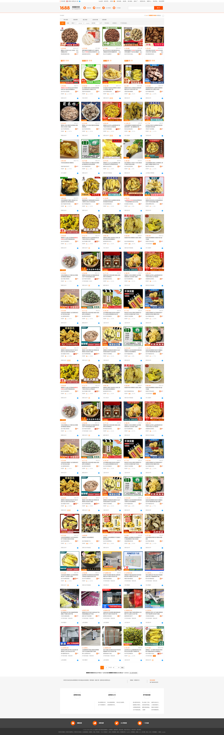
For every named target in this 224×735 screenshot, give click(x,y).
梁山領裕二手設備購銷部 (148, 702)
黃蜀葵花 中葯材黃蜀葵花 (88, 537)
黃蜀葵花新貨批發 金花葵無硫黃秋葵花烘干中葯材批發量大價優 (154, 201)
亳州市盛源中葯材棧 (65, 204)
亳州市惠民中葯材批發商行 (150, 653)
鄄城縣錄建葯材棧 (65, 54)
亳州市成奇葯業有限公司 (87, 129)
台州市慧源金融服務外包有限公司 (141, 709)
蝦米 (118, 732)
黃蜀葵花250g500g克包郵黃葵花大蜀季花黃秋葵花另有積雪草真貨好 (111, 163)
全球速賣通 (85, 732)
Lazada (163, 732)
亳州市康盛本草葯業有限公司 (150, 91)
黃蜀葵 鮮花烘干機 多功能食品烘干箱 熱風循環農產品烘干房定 (90, 613)
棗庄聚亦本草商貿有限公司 (150, 166)
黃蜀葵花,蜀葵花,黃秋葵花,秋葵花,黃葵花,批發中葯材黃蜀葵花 (111, 238)
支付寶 (143, 732)
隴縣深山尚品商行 (107, 166)
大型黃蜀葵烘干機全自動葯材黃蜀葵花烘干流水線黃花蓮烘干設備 (90, 650)
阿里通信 (133, 732)
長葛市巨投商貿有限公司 (87, 91)
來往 (147, 732)
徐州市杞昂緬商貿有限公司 (108, 316)
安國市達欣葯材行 (65, 166)
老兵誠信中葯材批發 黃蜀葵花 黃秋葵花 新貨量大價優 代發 (112, 88)
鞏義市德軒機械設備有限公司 (129, 578)
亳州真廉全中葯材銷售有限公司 (66, 353)
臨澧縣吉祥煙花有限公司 (138, 705)
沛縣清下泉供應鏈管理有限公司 (150, 129)
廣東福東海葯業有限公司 (87, 54)
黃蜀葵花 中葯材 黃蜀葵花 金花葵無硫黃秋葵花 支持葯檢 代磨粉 (132, 276)
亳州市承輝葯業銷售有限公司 (87, 353)
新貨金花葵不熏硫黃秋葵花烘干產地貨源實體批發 (69, 88)
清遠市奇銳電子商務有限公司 (158, 707)
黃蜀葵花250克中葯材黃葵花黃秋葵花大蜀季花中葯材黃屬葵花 (133, 351)
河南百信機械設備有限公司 (66, 616)
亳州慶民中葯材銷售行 (129, 204)
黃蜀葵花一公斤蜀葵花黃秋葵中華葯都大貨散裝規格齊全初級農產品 (154, 650)
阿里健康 (154, 732)
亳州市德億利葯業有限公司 (108, 91)
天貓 (94, 732)
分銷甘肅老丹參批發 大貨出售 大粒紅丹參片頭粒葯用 (154, 51)
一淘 (101, 732)
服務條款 (116, 729)
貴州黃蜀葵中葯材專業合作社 (105, 702)
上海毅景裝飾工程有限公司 (157, 705)
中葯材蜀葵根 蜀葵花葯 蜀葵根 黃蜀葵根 (154, 538)
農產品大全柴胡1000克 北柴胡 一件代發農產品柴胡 (69, 51)
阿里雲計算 (122, 732)
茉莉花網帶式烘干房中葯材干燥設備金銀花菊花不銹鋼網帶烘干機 (154, 575)
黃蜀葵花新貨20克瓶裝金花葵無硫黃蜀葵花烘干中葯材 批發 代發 (132, 88)
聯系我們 (134, 729)
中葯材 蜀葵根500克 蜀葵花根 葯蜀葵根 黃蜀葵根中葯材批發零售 (90, 163)
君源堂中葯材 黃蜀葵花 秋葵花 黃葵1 (132, 237)
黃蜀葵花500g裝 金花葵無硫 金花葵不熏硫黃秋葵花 (69, 238)
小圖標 (143, 709)
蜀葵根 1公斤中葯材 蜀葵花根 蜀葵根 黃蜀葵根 (90, 126)
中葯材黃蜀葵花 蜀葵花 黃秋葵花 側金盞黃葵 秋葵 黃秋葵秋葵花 (69, 201)
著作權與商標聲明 (103, 729)
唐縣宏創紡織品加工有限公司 (149, 707)
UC (140, 732)
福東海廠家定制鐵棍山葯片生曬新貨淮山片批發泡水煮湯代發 (90, 51)
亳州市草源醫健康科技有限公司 (108, 129)
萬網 (137, 732)
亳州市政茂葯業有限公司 (129, 166)
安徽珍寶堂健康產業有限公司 (129, 91)
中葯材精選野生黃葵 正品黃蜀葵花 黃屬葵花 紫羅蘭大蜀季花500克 (154, 163)
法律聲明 (110, 729)
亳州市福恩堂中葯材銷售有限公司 (150, 353)
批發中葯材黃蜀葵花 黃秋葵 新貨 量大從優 (154, 238)
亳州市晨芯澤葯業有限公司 (66, 279)
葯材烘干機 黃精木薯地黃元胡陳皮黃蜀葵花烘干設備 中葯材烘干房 (111, 575)
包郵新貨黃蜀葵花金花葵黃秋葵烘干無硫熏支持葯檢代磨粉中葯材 (154, 313)
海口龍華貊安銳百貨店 (66, 316)
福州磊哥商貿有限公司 (138, 702)
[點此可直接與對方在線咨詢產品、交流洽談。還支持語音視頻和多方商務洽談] (77, 98)
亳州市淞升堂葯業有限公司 (66, 91)
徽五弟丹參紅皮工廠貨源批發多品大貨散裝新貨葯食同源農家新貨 (111, 51)
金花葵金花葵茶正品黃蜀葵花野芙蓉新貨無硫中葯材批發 (154, 126)
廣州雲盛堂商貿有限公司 (150, 54)
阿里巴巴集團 (61, 732)
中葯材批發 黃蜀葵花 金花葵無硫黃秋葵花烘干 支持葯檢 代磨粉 (69, 575)
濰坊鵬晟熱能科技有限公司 (66, 653)
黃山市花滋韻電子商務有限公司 (108, 54)
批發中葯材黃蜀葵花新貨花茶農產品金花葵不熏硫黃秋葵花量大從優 (154, 351)
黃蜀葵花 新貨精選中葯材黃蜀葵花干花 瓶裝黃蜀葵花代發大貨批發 (132, 538)
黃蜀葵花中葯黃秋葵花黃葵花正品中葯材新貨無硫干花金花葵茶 (111, 351)
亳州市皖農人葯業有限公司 (87, 241)
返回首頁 (126, 672)
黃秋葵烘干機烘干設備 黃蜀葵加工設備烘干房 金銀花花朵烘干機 (132, 613)
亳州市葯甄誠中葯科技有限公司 (87, 204)
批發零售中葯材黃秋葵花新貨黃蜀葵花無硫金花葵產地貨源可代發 (90, 575)
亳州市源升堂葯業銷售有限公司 (87, 279)
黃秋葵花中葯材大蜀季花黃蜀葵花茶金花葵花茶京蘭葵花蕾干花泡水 (132, 313)
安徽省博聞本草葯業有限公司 (150, 204)
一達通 (159, 732)
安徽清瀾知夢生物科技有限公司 (129, 541)
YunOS (128, 732)
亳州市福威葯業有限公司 (87, 166)
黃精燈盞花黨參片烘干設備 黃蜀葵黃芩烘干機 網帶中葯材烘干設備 (154, 613)
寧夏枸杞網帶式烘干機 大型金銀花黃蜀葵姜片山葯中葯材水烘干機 (69, 650)
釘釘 (150, 732)
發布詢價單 (152, 680)
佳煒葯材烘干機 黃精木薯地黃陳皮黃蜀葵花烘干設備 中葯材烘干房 (111, 613)
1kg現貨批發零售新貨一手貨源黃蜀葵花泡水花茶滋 (133, 201)
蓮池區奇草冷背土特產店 (108, 241)
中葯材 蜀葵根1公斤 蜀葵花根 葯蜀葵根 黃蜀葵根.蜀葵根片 (69, 276)
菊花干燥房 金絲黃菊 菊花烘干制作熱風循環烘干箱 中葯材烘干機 (112, 650)
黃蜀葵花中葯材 (138, 680)
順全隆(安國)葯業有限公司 (129, 129)
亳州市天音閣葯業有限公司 (87, 578)
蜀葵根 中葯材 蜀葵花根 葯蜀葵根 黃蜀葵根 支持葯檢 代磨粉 (90, 351)
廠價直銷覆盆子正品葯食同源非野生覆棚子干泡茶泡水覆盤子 (132, 51)
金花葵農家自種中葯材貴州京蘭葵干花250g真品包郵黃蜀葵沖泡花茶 (111, 313)
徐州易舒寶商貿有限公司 (108, 204)
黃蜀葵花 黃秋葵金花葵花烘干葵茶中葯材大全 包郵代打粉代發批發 (69, 351)
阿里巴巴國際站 (69, 732)
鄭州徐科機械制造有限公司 (150, 578)
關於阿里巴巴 (127, 729)
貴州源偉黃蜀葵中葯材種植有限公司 (115, 702)
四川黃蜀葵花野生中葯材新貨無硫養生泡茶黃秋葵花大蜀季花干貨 (90, 88)
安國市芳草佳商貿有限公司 (150, 241)
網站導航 (139, 729)
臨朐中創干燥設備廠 (87, 616)
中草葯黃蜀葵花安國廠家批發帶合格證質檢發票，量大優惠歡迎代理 (132, 126)
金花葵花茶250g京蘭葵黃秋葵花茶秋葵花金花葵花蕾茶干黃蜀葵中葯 (132, 650)
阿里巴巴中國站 (77, 732)
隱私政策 (121, 729)
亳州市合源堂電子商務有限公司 (66, 241)
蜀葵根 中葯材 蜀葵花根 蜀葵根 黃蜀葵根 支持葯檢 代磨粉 (69, 126)
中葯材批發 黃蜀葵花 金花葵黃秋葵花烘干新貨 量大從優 (69, 313)
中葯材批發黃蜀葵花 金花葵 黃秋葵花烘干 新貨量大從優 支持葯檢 (69, 538)
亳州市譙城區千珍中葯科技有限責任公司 (87, 541)
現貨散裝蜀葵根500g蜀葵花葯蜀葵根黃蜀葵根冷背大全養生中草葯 (154, 88)
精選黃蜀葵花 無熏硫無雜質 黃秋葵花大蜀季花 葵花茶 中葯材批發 (90, 201)
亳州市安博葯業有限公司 (66, 129)
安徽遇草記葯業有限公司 (150, 279)
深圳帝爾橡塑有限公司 (156, 709)
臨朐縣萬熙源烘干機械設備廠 (129, 616)
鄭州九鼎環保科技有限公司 (87, 653)
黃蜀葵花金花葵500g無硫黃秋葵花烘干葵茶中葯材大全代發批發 (111, 126)
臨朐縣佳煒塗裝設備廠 (108, 616)
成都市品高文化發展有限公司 (158, 702)
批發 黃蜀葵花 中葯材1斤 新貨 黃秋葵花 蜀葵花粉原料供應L (133, 163)
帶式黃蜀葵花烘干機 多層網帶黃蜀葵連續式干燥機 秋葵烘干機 (69, 613)
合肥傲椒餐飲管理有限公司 (139, 707)
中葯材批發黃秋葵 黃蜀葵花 (67, 162)
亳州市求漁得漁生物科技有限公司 (108, 541)
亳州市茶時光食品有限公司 (129, 54)
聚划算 (97, 732)
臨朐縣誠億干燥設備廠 (108, 653)
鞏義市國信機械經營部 (108, 578)
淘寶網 (90, 732)
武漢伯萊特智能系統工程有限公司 (150, 705)
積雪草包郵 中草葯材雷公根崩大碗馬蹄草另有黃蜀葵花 (111, 276)
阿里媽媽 (114, 732)
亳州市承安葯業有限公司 (66, 541)
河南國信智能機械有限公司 (150, 616)
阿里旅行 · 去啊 (107, 732)
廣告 (77, 52)
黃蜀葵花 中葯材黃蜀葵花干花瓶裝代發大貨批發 (111, 538)
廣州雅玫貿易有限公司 (108, 279)
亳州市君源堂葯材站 (129, 241)
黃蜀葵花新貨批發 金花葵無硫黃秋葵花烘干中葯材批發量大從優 (90, 276)
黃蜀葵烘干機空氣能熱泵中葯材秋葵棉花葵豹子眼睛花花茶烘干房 (132, 575)
